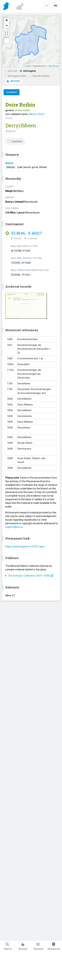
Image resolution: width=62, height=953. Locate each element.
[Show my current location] (6, 40)
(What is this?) (36, 114)
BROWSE (15, 81)
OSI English (29, 70)
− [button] (7, 25)
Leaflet (28, 65)
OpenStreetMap (40, 75)
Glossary (38, 948)
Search (8, 948)
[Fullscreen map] (6, 33)
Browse (23, 948)
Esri (44, 65)
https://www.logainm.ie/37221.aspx (25, 546)
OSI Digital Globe (17, 75)
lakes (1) (10, 595)
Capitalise (16, 141)
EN (55, 5)
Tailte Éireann (53, 65)
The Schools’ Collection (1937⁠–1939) (29, 575)
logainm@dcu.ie (14, 527)
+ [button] (7, 20)
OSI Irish (12, 70)
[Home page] (6, 6)
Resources (54, 948)
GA (46, 5)
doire (9, 163)
